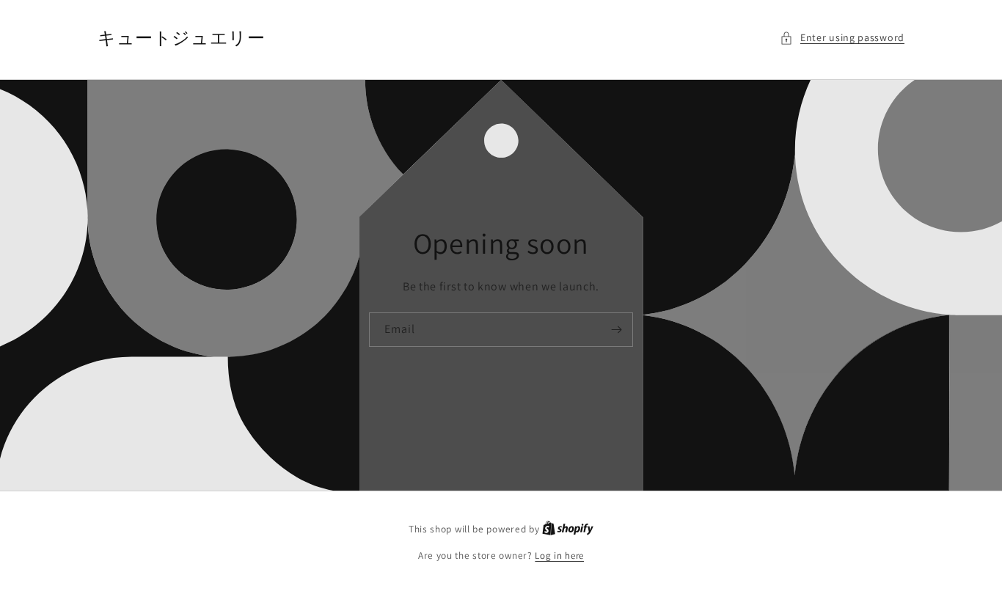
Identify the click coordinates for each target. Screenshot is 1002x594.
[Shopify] (567, 529)
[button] (842, 38)
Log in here (559, 555)
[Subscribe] (616, 329)
